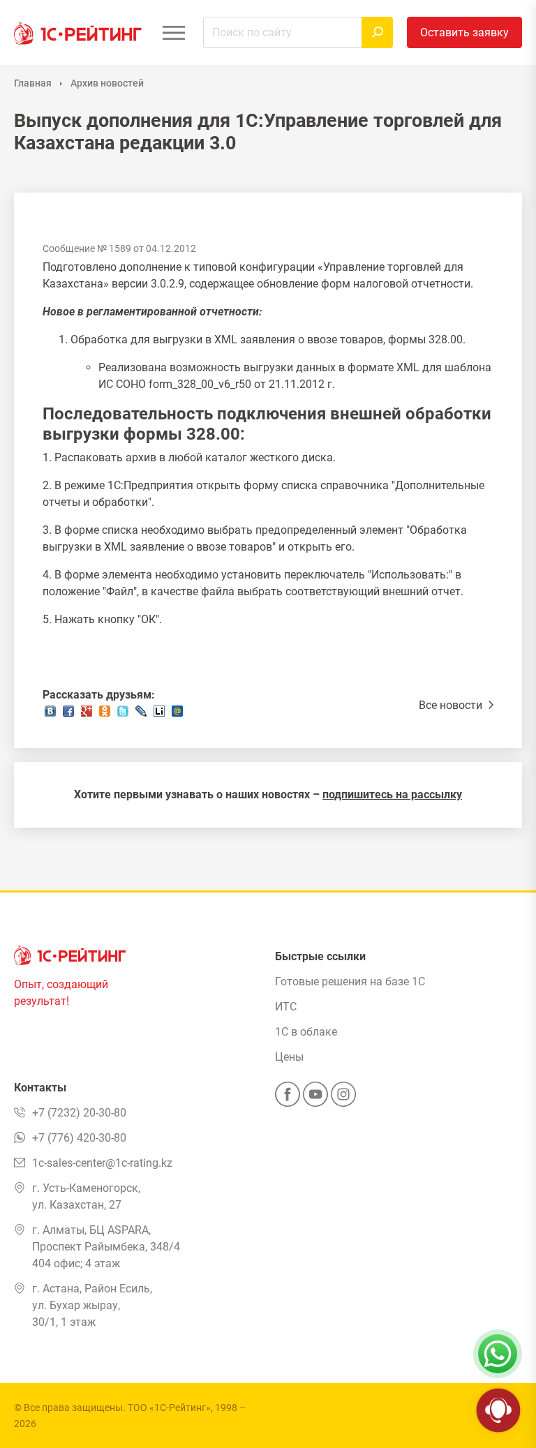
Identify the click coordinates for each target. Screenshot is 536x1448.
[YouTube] (315, 1098)
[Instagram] (343, 1098)
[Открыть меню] (173, 32)
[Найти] (377, 32)
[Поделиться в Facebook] (68, 715)
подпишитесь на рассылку (392, 794)
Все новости (452, 705)
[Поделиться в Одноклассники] (104, 715)
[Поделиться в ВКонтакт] (50, 715)
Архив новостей (107, 83)
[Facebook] (287, 1098)
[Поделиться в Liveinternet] (159, 715)
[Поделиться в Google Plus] (86, 715)
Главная (33, 83)
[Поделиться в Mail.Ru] (177, 715)
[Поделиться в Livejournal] (141, 715)
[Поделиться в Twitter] (123, 715)
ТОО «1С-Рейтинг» (169, 1407)
